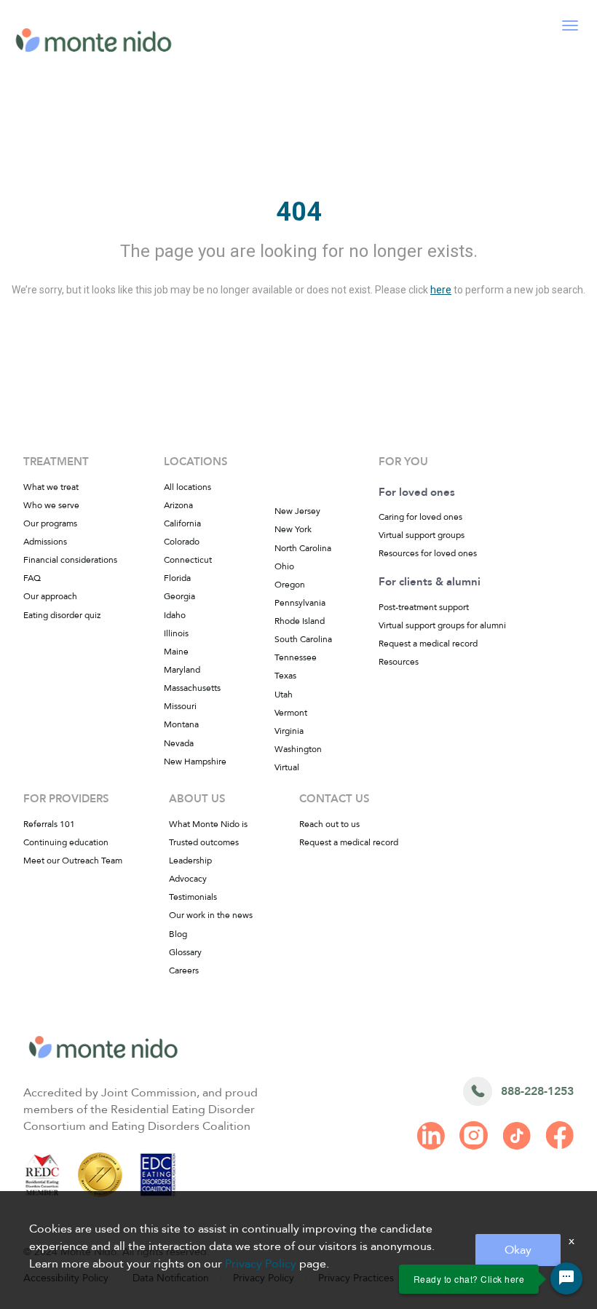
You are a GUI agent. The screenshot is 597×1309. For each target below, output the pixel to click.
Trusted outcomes (204, 842)
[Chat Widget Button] (566, 1278)
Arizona (178, 505)
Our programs (50, 523)
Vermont (290, 713)
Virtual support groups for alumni (442, 625)
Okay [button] (518, 1250)
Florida (177, 578)
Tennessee (295, 657)
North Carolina (302, 548)
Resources (399, 662)
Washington (298, 749)
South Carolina (303, 639)
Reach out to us (329, 824)
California (182, 523)
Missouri (180, 706)
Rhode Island (299, 621)
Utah (283, 694)
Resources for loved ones (428, 553)
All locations (187, 487)
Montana (181, 724)
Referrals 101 (49, 824)
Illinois (176, 633)
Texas (285, 675)
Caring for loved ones (420, 517)
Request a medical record (428, 643)
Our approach (50, 596)
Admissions (45, 541)
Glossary (185, 952)
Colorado (181, 541)
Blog (178, 934)
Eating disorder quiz (61, 615)
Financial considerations (70, 560)
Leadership (190, 860)
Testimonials (193, 897)
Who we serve (51, 505)
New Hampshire (195, 761)
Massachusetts (192, 688)
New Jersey (297, 511)
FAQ (32, 578)
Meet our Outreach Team (72, 860)
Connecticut (188, 560)
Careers (184, 970)
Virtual (286, 767)
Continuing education (65, 842)
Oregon (289, 584)
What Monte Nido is (208, 824)
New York (293, 529)
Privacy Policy (260, 1264)
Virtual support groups (421, 535)
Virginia (289, 731)
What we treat (51, 487)
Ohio (284, 566)
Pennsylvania (299, 603)
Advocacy (188, 879)
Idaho (175, 615)
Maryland (182, 670)
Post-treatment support (424, 607)
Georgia (179, 596)
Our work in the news (211, 915)
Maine (176, 651)
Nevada (179, 743)
